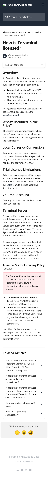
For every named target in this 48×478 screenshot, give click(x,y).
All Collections (9, 32)
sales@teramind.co (12, 115)
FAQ (20, 32)
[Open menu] (43, 4)
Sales (9, 184)
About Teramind (32, 32)
